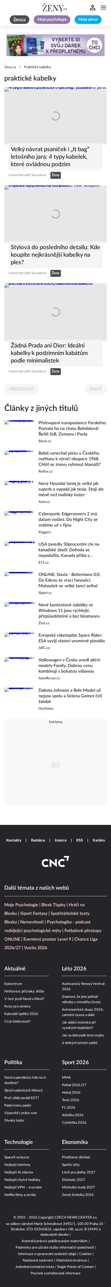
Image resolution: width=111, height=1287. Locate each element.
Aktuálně (15, 968)
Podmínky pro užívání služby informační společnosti (55, 1247)
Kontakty (13, 840)
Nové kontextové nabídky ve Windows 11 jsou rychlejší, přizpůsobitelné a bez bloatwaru (69, 610)
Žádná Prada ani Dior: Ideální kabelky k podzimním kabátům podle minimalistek (49, 353)
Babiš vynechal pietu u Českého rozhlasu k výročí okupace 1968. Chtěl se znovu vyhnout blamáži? (70, 459)
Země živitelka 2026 (78, 1195)
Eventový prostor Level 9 (47, 939)
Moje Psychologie (21, 905)
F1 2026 (68, 1108)
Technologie (18, 1142)
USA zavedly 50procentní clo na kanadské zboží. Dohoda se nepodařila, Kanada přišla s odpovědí (69, 550)
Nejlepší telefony (17, 1165)
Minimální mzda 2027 (78, 1187)
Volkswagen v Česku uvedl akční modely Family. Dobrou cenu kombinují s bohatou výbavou (69, 665)
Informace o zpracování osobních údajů (47, 1254)
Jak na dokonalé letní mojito (83, 1035)
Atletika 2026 (73, 1115)
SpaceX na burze (16, 1157)
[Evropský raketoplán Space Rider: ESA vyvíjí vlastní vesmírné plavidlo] (19, 642)
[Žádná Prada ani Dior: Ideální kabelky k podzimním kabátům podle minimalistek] (55, 311)
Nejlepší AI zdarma (18, 1172)
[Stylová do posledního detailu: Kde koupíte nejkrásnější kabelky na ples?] (55, 213)
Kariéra (99, 840)
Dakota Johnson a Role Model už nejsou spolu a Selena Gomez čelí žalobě (70, 696)
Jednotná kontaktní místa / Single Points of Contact (54, 1267)
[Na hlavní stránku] (55, 7)
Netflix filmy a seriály (20, 1195)
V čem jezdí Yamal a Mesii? (24, 999)
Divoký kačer (14, 1120)
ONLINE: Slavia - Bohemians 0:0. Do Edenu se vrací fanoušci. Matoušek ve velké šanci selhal (69, 580)
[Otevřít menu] (103, 7)
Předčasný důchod (76, 1157)
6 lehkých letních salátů (80, 1043)
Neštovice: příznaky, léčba (24, 991)
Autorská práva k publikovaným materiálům (55, 1241)
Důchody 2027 (73, 1180)
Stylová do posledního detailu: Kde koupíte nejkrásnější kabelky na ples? (55, 254)
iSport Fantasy (33, 913)
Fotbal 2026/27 (74, 1085)
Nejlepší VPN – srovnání (22, 1187)
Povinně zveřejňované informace (56, 1273)
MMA (66, 1077)
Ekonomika (75, 1142)
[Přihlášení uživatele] (92, 7)
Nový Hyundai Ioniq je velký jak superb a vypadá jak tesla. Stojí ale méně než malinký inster (71, 489)
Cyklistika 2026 (74, 1123)
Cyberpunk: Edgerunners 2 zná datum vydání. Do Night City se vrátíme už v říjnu (68, 519)
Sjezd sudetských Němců (23, 1090)
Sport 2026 (75, 1062)
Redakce (38, 840)
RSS (79, 840)
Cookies (85, 1254)
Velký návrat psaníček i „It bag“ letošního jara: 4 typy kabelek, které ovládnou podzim (50, 156)
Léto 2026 (74, 968)
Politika (13, 1062)
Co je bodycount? (17, 1021)
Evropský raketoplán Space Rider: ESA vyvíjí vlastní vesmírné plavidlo (72, 638)
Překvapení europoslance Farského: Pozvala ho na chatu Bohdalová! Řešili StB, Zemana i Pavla (72, 428)
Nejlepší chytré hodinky (22, 1180)
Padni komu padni (17, 1105)
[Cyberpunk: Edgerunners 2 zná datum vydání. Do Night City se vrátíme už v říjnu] (19, 523)
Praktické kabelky (37, 67)
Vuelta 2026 (35, 948)
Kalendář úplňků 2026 (21, 1014)
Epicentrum (13, 984)
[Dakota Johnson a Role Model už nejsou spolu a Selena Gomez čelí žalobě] (19, 700)
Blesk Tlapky (53, 905)
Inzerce (61, 840)
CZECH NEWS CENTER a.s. (76, 1217)
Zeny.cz (10, 67)
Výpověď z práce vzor (20, 1113)
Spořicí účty (71, 1165)
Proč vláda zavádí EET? (21, 1098)
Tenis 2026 (70, 1100)
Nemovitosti (32, 922)
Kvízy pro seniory (17, 1006)
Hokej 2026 (71, 1092)
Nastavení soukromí (38, 1260)
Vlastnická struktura (71, 1260)
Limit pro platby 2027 (78, 1172)
